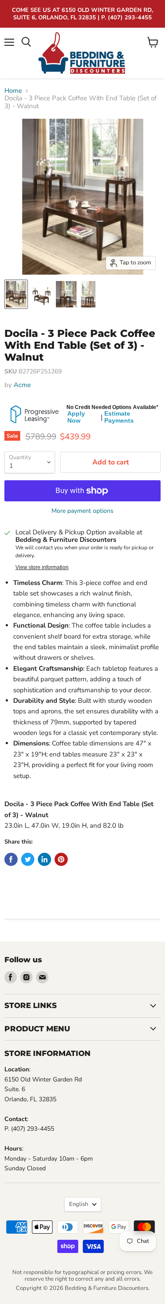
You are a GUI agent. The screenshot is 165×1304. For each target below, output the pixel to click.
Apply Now (76, 417)
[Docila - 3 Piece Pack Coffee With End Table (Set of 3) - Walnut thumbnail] (16, 294)
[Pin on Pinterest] (61, 859)
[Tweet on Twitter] (27, 859)
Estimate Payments (119, 417)
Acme (22, 384)
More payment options (82, 511)
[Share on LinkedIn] (44, 859)
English (78, 1204)
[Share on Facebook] (11, 859)
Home (13, 91)
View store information (42, 567)
